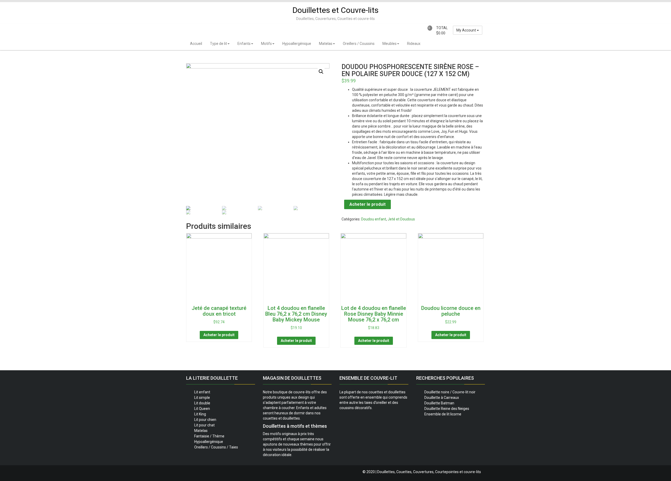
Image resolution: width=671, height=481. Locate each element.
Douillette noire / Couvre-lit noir (449, 392)
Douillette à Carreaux (441, 397)
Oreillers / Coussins (359, 43)
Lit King (200, 414)
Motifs (266, 43)
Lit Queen (202, 408)
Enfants (244, 43)
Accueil (196, 43)
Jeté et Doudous (401, 219)
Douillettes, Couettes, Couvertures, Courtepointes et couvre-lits (429, 472)
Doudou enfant (373, 219)
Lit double (202, 403)
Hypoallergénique (296, 43)
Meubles (389, 43)
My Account (466, 30)
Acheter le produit (367, 204)
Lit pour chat (204, 425)
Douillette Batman (439, 403)
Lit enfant (202, 392)
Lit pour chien (205, 419)
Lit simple (202, 397)
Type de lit (218, 43)
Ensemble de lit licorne (442, 414)
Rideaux (413, 43)
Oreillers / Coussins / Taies (216, 447)
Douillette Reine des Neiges (446, 408)
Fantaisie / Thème (209, 436)
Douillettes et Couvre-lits (335, 10)
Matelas (325, 43)
